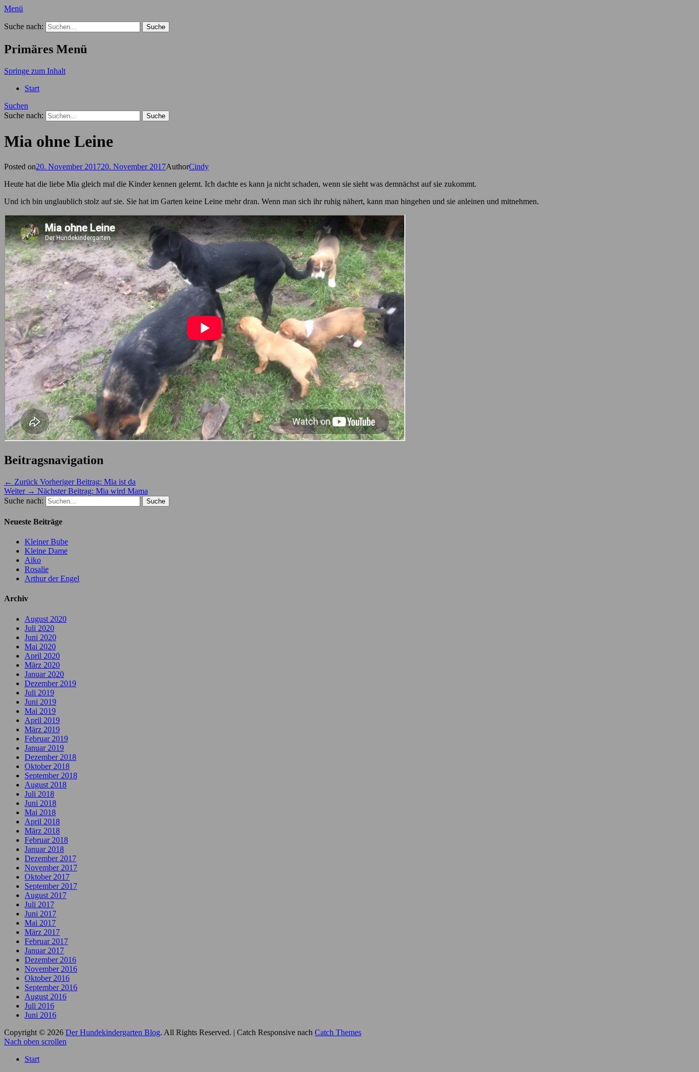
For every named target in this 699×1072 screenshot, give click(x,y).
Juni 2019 (40, 701)
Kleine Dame (46, 550)
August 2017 (46, 895)
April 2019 (42, 720)
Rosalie (37, 569)
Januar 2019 (44, 747)
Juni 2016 (40, 1015)
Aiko (33, 560)
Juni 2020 (40, 637)
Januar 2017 (44, 950)
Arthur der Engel (52, 578)
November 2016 (51, 969)
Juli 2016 (39, 1005)
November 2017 (51, 867)
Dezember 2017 (50, 858)
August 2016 (46, 996)
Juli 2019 (39, 692)
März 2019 (42, 729)
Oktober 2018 (47, 766)
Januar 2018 (44, 849)
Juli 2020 (39, 628)
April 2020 (42, 655)
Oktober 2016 (47, 978)
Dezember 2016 (50, 959)
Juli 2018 (39, 794)
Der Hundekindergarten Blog (112, 1032)
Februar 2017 (46, 941)
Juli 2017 (39, 904)
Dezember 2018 (50, 757)
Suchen (16, 105)
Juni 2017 (40, 913)
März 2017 (42, 932)
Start (32, 88)
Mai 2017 (40, 922)
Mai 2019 (40, 711)
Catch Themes (338, 1032)
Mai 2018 (40, 812)
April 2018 (42, 821)
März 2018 (42, 830)
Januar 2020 (44, 674)
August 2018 (46, 784)
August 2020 (46, 619)
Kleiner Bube (46, 541)
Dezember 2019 (50, 683)
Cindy (199, 166)
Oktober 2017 (47, 876)
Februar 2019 (46, 738)
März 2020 (42, 665)
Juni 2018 (40, 803)
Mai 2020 (40, 646)
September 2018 (51, 775)
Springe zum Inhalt (34, 71)
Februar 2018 (46, 840)
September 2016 (51, 987)
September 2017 (51, 886)
